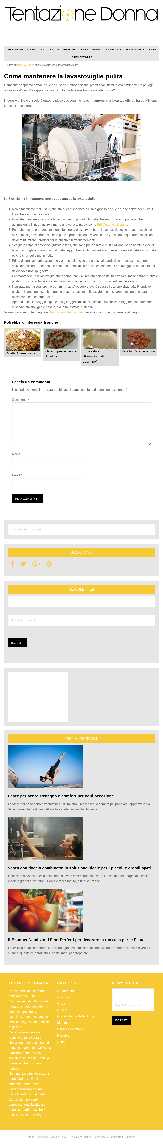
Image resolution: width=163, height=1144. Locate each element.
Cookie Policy (59, 1136)
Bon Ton (63, 997)
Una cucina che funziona (66, 312)
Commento (20, 399)
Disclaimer (76, 1136)
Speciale (130, 1136)
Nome (17, 454)
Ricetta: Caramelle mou (138, 351)
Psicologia (64, 1035)
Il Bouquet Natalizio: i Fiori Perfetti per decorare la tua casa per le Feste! (77, 940)
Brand (30, 1136)
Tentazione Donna (81, 14)
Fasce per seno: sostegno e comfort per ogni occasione (61, 796)
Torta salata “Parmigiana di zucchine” (93, 356)
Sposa (61, 1042)
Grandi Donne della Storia (75, 1016)
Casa (61, 1003)
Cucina (62, 1010)
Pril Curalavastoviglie (112, 224)
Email (17, 475)
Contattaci (43, 1136)
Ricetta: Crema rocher (21, 353)
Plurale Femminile (70, 1029)
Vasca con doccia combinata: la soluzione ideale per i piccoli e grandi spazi (79, 868)
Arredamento (66, 991)
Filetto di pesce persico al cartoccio (60, 354)
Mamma (63, 1022)
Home (87, 1136)
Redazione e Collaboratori (108, 1136)
